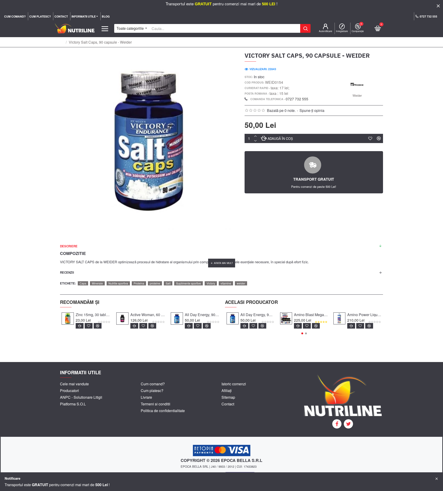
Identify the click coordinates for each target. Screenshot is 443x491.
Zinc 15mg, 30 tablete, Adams (93, 314)
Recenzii (67, 272)
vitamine (226, 283)
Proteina (139, 283)
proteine (155, 283)
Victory (211, 283)
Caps (83, 283)
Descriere (69, 246)
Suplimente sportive (188, 283)
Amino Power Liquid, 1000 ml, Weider (364, 314)
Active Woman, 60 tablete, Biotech (147, 314)
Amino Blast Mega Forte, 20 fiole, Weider (311, 314)
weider (241, 283)
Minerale (97, 283)
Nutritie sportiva (118, 283)
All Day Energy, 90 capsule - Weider (202, 314)
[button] (302, 333)
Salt (168, 283)
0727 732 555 (297, 99)
